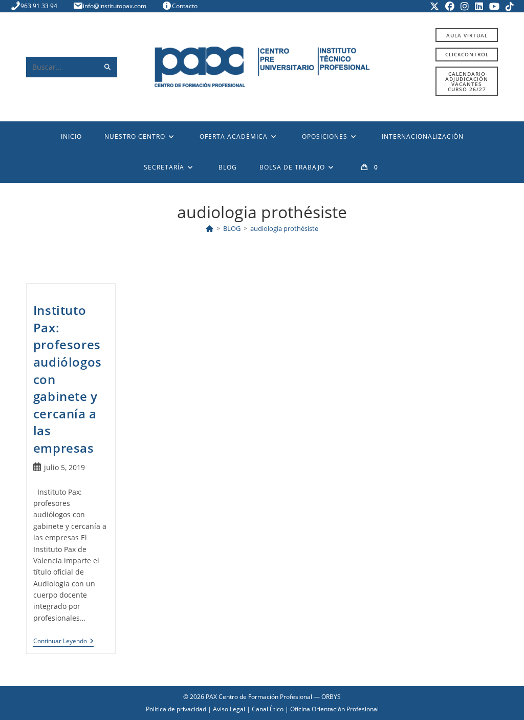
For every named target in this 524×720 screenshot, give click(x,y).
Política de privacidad (176, 709)
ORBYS (331, 696)
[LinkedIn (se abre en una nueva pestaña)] (479, 6)
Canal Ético (267, 709)
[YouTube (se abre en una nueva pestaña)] (494, 6)
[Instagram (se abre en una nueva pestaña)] (464, 6)
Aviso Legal (229, 709)
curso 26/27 (466, 81)
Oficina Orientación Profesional (334, 709)
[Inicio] (209, 228)
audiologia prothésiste (284, 228)
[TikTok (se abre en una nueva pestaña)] (508, 6)
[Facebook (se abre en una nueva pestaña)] (449, 6)
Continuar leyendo (63, 642)
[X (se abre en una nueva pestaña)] (434, 6)
